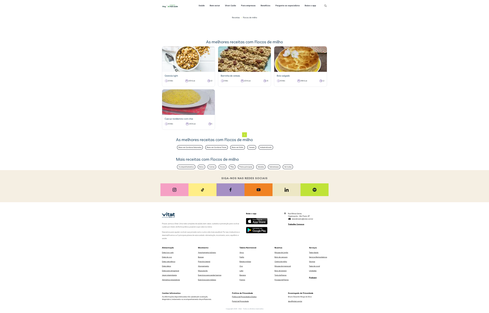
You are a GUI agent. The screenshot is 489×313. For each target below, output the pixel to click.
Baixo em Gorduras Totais (216, 147)
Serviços (313, 248)
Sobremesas (274, 167)
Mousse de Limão (281, 252)
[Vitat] (170, 6)
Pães (232, 167)
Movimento (203, 248)
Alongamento (203, 266)
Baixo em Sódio (237, 147)
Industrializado (266, 147)
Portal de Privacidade (240, 301)
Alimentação (168, 248)
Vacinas (312, 261)
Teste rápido (313, 252)
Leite (241, 271)
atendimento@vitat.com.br (302, 219)
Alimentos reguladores (171, 280)
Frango (242, 280)
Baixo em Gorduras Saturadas (190, 147)
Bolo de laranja (281, 271)
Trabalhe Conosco (296, 224)
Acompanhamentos (186, 167)
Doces (222, 167)
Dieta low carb (168, 252)
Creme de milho (281, 261)
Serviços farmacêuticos (318, 257)
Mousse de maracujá (283, 266)
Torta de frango (281, 275)
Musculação (203, 271)
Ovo (241, 266)
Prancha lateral (204, 261)
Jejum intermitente (169, 275)
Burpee (201, 257)
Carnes (212, 167)
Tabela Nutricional (248, 248)
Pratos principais (245, 167)
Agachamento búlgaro (207, 252)
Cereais (252, 147)
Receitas (236, 17)
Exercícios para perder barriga (209, 275)
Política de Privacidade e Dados (244, 297)
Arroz (242, 252)
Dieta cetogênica (168, 261)
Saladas (261, 167)
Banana (243, 275)
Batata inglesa (245, 261)
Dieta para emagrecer (170, 271)
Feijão (242, 257)
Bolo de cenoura (281, 257)
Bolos (201, 167)
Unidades (312, 271)
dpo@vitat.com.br (295, 301)
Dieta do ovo (167, 257)
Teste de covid (314, 266)
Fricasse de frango (282, 280)
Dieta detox (166, 266)
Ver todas (287, 167)
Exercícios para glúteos (207, 280)
